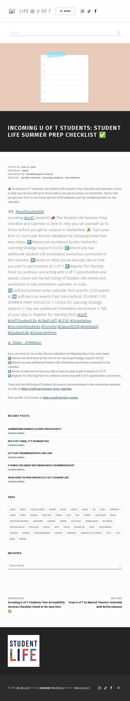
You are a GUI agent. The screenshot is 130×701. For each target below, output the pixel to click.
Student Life (79, 527)
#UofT (29, 217)
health (113, 515)
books (63, 509)
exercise (34, 515)
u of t (108, 533)
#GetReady (89, 326)
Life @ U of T (35, 11)
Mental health (91, 521)
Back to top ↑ (82, 687)
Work (12, 539)
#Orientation (80, 320)
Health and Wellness (19, 521)
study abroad (105, 527)
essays (13, 515)
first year (46, 515)
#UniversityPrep (43, 332)
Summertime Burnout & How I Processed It (34, 428)
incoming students (52, 177)
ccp (93, 509)
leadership (38, 521)
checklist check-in (30, 177)
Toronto (59, 533)
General (48, 174)
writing (22, 539)
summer (26, 533)
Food (68, 515)
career (85, 509)
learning (51, 521)
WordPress (58, 687)
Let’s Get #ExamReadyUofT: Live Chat (30, 453)
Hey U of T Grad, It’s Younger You (28, 441)
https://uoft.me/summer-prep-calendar (46, 389)
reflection (34, 527)
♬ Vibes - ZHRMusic (24, 342)
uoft (118, 533)
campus (74, 509)
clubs (102, 509)
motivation (107, 521)
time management (42, 533)
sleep (56, 527)
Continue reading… (16, 433)
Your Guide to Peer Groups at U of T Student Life (38, 477)
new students (72, 177)
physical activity (17, 527)
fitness (59, 515)
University (72, 533)
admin (25, 170)
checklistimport (34, 174)
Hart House (100, 515)
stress (66, 527)
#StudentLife (18, 332)
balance (52, 509)
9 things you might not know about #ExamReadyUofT (41, 465)
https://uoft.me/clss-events (60, 397)
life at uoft (76, 521)
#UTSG (63, 320)
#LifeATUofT (47, 320)
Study (91, 527)
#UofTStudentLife (22, 320)
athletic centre (38, 509)
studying (14, 533)
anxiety (23, 509)
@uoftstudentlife (29, 211)
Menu (67, 11)
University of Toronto (91, 533)
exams (23, 515)
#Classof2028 (68, 326)
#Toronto (49, 326)
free (77, 515)
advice (13, 509)
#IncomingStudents (24, 326)
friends (87, 515)
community (114, 509)
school (46, 527)
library (63, 521)
